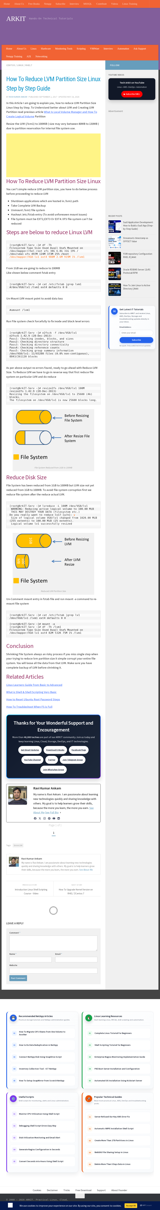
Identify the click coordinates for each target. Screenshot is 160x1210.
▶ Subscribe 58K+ (132, 94)
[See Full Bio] (60, 812)
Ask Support (139, 48)
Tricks (66, 1190)
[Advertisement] (97, 32)
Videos (114, 3)
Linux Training (129, 3)
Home (7, 3)
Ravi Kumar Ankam (18, 96)
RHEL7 (28, 65)
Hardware (46, 48)
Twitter (51, 759)
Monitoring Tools (63, 48)
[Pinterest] (49, 818)
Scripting (81, 48)
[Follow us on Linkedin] (137, 65)
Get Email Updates (30, 749)
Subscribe (60, 3)
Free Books (34, 3)
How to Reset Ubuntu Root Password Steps (33, 699)
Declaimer (52, 1190)
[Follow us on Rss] (132, 65)
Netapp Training (14, 56)
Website (13, 965)
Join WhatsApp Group (53, 769)
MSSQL (87, 3)
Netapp (47, 3)
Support (101, 1190)
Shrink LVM (18, 845)
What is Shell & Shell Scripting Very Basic (31, 692)
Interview (74, 3)
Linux (34, 48)
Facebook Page (79, 749)
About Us (19, 3)
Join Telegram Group (72, 759)
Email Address (125, 327)
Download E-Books (55, 749)
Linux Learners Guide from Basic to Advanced (34, 685)
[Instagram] (44, 818)
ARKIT (16, 18)
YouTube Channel (32, 759)
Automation (123, 48)
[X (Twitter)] (40, 818)
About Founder (119, 1190)
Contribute (101, 3)
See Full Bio (52, 812)
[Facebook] (35, 818)
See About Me (86, 869)
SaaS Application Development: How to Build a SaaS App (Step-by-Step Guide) (138, 225)
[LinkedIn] (58, 818)
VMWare (94, 48)
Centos (10, 65)
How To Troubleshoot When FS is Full (29, 707)
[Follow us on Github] (147, 65)
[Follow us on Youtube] (127, 65)
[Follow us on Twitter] (152, 65)
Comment (14, 932)
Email (58, 954)
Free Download (83, 1190)
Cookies (37, 1190)
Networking (41, 56)
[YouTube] (54, 818)
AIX (29, 56)
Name (12, 954)
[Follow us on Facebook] (142, 65)
